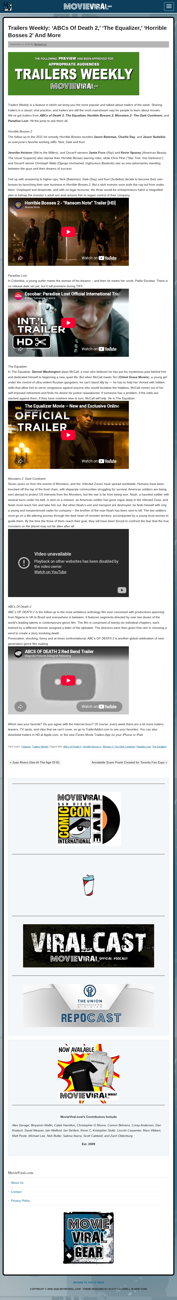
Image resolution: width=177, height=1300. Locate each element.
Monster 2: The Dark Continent (119, 746)
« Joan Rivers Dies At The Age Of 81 (35, 762)
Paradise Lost (143, 746)
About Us (17, 1182)
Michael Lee (40, 44)
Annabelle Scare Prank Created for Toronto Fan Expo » (129, 762)
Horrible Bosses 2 (92, 746)
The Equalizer (159, 746)
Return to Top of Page (88, 1282)
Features (26, 746)
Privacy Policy (20, 1200)
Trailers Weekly (40, 746)
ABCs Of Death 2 (72, 746)
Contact (16, 1191)
